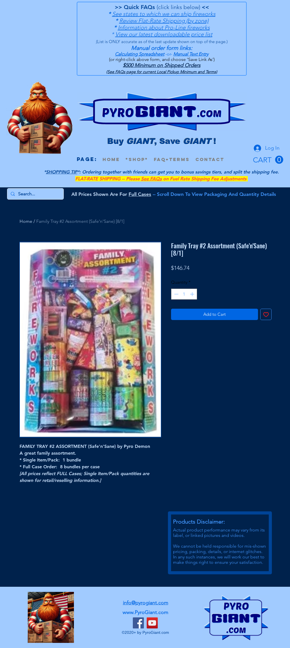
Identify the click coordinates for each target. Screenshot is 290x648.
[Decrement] (176, 294)
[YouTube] (152, 622)
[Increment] (193, 294)
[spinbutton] (184, 294)
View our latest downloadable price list (163, 34)
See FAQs (151, 178)
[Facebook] (138, 622)
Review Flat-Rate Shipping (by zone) (163, 20)
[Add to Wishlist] (266, 314)
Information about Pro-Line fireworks (164, 27)
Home (26, 221)
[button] (268, 160)
